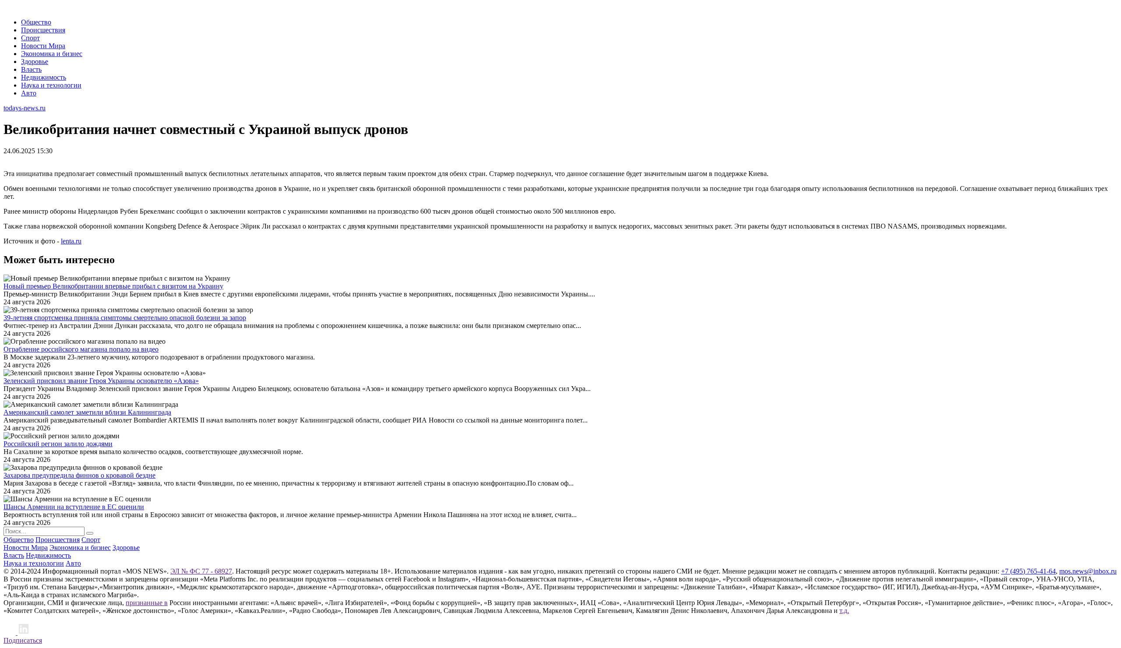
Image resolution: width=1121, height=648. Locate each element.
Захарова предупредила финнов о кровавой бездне (79, 475)
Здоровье (34, 61)
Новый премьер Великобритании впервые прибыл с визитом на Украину (113, 286)
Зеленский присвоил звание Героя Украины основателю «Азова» (101, 380)
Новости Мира (43, 45)
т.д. (844, 610)
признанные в (147, 602)
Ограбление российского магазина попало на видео (81, 349)
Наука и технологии (51, 85)
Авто (28, 93)
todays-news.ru (25, 108)
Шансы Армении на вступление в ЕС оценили (74, 507)
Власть (31, 69)
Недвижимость (43, 77)
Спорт (30, 38)
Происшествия (43, 30)
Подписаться (23, 640)
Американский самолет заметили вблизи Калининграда (87, 412)
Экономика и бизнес (51, 53)
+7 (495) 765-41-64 (1028, 571)
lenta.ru (71, 241)
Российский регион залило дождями (58, 443)
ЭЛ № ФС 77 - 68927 (201, 571)
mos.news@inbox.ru (1088, 571)
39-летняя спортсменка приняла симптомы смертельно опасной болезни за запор (125, 317)
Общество (36, 22)
